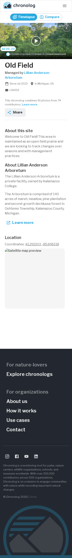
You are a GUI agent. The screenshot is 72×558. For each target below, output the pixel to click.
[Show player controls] (66, 28)
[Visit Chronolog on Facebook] (17, 456)
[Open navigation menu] (65, 6)
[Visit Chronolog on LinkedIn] (36, 456)
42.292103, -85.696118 (42, 244)
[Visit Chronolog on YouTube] (26, 456)
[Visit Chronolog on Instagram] (7, 456)
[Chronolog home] (19, 6)
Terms (33, 496)
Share (17, 112)
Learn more (29, 104)
